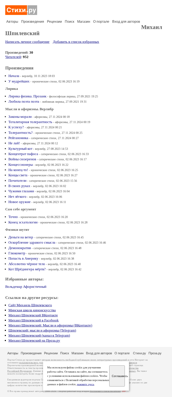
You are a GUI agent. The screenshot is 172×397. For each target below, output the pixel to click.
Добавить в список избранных (76, 42)
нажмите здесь (85, 384)
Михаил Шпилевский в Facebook (33, 320)
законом (133, 362)
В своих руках (19, 186)
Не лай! (14, 143)
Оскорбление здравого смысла (31, 242)
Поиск (69, 21)
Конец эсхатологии (23, 222)
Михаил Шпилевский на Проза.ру (34, 341)
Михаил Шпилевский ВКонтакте (33, 315)
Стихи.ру (139, 353)
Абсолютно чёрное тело (26, 264)
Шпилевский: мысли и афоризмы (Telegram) (42, 330)
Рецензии (54, 21)
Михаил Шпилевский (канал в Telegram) (39, 335)
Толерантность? (20, 133)
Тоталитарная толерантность (30, 122)
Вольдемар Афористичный (25, 287)
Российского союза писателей (105, 391)
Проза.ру (155, 353)
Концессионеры (20, 165)
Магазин (83, 21)
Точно (13, 217)
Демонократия (19, 248)
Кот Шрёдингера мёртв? (27, 269)
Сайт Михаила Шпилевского (30, 305)
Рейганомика (18, 138)
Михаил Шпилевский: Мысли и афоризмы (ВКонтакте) (50, 325)
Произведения (32, 21)
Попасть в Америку (23, 258)
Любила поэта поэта (23, 102)
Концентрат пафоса (23, 154)
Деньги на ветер (20, 237)
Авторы (12, 21)
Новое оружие (19, 202)
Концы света (17, 175)
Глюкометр (16, 253)
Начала (13, 76)
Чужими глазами (21, 191)
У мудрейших (19, 81)
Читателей (13, 57)
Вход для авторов (126, 21)
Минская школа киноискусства (32, 310)
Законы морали (20, 117)
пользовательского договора (34, 362)
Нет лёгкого (17, 197)
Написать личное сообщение (27, 42)
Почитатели (17, 181)
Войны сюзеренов (22, 159)
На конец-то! (18, 170)
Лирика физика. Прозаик (27, 96)
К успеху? (16, 127)
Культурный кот (20, 149)
